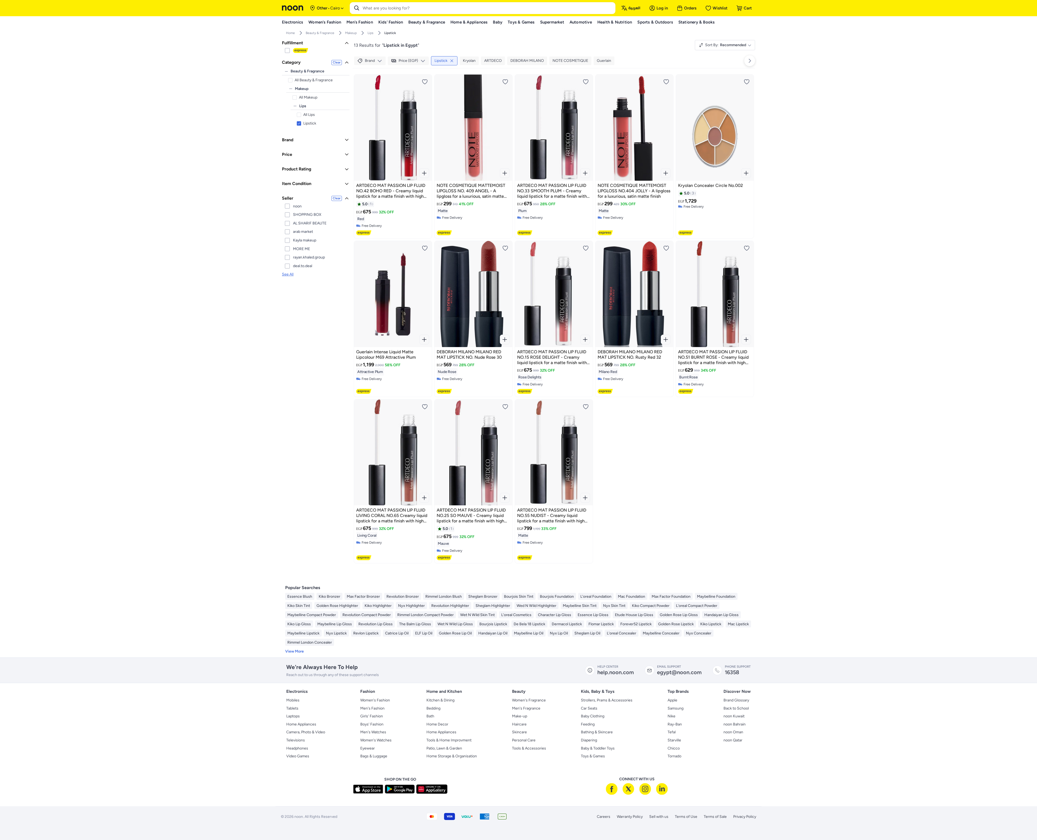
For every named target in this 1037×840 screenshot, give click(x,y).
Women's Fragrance (529, 700)
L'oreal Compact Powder (696, 605)
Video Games (297, 756)
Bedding (433, 708)
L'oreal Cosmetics (516, 615)
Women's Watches (376, 740)
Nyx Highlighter (411, 605)
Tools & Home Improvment (449, 740)
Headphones (297, 748)
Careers (603, 816)
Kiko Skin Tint (298, 605)
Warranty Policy (630, 816)
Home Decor (437, 724)
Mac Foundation (631, 596)
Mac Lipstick (738, 624)
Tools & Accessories (529, 748)
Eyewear (367, 748)
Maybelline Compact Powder (311, 615)
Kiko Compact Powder (650, 605)
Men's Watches (373, 732)
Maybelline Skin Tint (580, 605)
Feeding (588, 724)
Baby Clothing (592, 716)
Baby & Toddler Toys (598, 748)
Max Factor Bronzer (363, 596)
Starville (674, 740)
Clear (337, 62)
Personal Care (524, 740)
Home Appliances (301, 724)
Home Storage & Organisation (451, 756)
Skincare (519, 732)
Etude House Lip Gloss (634, 615)
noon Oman (733, 732)
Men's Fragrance (526, 708)
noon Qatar (732, 740)
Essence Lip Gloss (593, 615)
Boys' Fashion (371, 724)
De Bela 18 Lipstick (529, 624)
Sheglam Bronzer (482, 596)
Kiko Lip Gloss (299, 624)
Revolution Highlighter (450, 605)
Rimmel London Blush (443, 596)
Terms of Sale (715, 816)
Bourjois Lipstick (493, 624)
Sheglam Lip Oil (587, 633)
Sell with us (658, 816)
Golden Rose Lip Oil (455, 633)
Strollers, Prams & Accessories (606, 700)
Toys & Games (593, 756)
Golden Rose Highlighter (337, 605)
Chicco (674, 748)
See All (288, 274)
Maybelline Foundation (716, 596)
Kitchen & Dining (440, 700)
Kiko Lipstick (710, 624)
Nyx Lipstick (336, 633)
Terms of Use (686, 816)
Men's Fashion (372, 708)
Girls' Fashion (371, 716)
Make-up (519, 716)
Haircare (519, 724)
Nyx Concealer (698, 633)
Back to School (736, 708)
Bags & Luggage (373, 756)
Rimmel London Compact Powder (425, 615)
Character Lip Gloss (554, 615)
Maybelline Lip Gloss (334, 624)
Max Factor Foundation (671, 596)
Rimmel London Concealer (309, 642)
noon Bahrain (734, 724)
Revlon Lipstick (366, 633)
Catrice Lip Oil (397, 633)
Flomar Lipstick (601, 624)
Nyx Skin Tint (614, 605)
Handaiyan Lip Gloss (721, 615)
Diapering (589, 740)
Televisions (295, 740)
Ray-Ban (675, 724)
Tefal (672, 732)
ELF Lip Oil (423, 633)
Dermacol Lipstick (567, 624)
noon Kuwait (734, 716)
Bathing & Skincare (597, 732)
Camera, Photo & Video (305, 732)
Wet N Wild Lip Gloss (455, 624)
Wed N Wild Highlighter (536, 605)
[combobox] (488, 8)
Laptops (293, 716)
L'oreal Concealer (621, 633)
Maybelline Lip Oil (528, 633)
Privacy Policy (744, 816)
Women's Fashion (375, 700)
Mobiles (292, 700)
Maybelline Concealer (661, 633)
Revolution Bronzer (402, 596)
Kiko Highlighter (378, 605)
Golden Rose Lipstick (676, 624)
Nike (671, 716)
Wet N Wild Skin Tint (477, 615)
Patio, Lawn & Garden (444, 748)
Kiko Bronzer (329, 596)
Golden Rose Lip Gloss (679, 615)
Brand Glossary (736, 700)
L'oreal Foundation (595, 596)
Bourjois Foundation (557, 596)
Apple (672, 700)
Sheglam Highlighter (493, 605)
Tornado (674, 756)
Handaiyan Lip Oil (492, 633)
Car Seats (589, 708)
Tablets (292, 708)
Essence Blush (299, 596)
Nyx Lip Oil (559, 633)
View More (294, 651)
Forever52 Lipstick (636, 624)
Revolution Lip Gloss (375, 624)
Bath (430, 716)
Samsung (676, 708)
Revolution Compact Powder (366, 615)
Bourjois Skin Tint (518, 596)
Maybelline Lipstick (303, 633)
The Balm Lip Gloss (415, 624)
